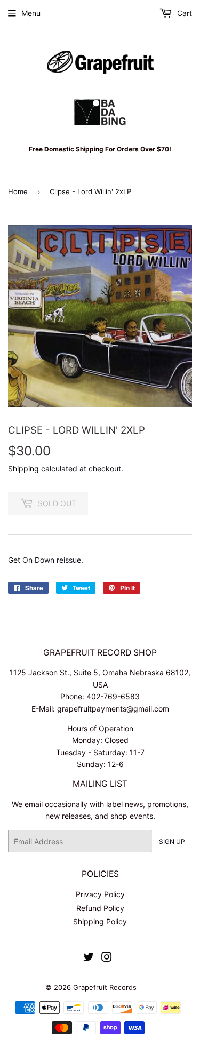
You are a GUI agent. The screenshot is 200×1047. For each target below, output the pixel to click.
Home (18, 191)
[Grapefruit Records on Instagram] (106, 958)
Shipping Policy (100, 921)
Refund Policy (100, 908)
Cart (183, 13)
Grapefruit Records (105, 987)
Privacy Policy (100, 894)
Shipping (23, 468)
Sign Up (172, 841)
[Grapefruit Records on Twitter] (88, 958)
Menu (31, 13)
